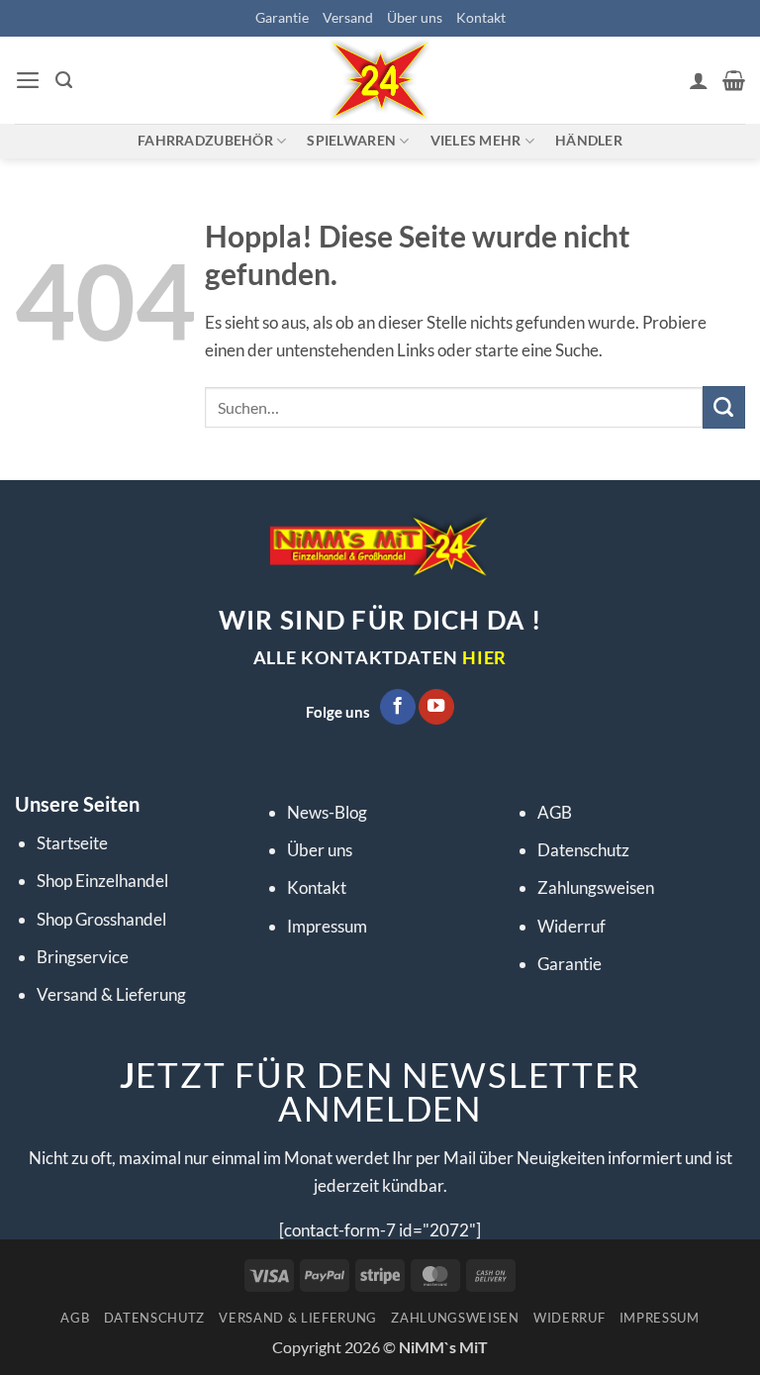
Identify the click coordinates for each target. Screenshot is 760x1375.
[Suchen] (63, 80)
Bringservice (83, 956)
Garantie (282, 17)
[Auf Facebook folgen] (398, 707)
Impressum (327, 926)
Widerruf (571, 926)
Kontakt (481, 17)
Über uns (414, 17)
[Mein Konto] (699, 80)
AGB (554, 812)
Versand (348, 17)
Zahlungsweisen (595, 887)
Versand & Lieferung (111, 994)
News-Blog (327, 812)
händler (588, 140)
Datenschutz (583, 849)
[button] (28, 80)
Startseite (72, 843)
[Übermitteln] (724, 407)
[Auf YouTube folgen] (436, 707)
